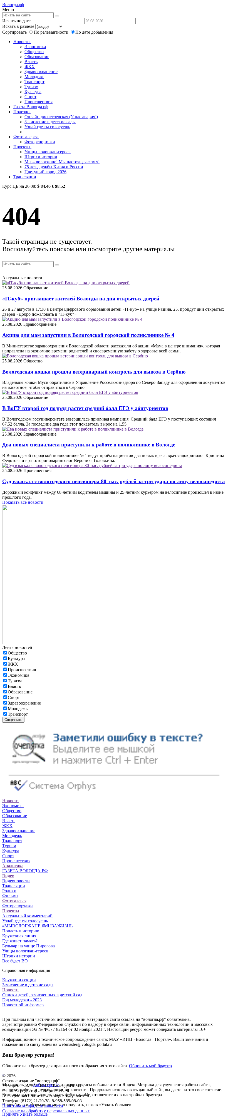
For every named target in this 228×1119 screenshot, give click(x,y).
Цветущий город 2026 (45, 171)
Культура (32, 91)
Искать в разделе (18, 26)
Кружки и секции (19, 979)
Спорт (30, 96)
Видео (8, 875)
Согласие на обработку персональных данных (46, 1110)
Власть (31, 61)
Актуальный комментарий (27, 915)
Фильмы (10, 895)
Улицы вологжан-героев (47, 151)
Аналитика (12, 865)
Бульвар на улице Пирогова (28, 945)
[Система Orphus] (114, 795)
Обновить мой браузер (150, 1065)
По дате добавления (94, 32)
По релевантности (52, 32)
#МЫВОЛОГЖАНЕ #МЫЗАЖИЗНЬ (37, 925)
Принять (10, 1114)
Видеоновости (16, 880)
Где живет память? (20, 940)
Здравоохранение (41, 71)
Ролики (9, 890)
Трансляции (24, 176)
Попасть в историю (20, 930)
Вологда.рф (13, 4)
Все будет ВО (15, 961)
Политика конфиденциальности (32, 1105)
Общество (34, 51)
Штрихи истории (40, 156)
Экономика (35, 46)
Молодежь (34, 76)
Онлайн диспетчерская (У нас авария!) (61, 116)
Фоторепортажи (39, 141)
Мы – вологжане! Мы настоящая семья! (62, 161)
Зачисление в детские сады (50, 121)
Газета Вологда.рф (30, 106)
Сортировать (14, 32)
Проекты (22, 146)
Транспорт (34, 81)
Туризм (31, 86)
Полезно (22, 111)
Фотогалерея (26, 136)
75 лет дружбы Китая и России (53, 166)
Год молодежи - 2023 (22, 999)
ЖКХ (29, 66)
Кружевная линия (19, 935)
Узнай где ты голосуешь (47, 126)
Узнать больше (34, 1114)
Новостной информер (23, 1004)
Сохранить (13, 720)
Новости (22, 41)
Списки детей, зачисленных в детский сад (42, 994)
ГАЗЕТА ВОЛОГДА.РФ (25, 870)
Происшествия (38, 101)
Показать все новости (22, 502)
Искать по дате (16, 20)
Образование (36, 56)
